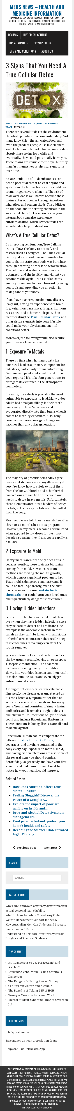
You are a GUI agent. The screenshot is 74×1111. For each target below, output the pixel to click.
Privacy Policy (42, 43)
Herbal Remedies (18, 43)
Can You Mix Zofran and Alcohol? (30, 986)
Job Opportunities (17, 1032)
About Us (47, 51)
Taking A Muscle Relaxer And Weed (31, 995)
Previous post (26, 848)
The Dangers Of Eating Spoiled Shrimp (33, 981)
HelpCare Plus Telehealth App (25, 1049)
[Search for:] (37, 877)
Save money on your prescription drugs (31, 1040)
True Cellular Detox (45, 317)
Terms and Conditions (22, 51)
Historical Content (35, 35)
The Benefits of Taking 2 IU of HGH (31, 990)
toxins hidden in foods (35, 740)
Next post (50, 848)
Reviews (13, 35)
